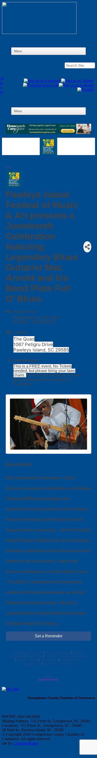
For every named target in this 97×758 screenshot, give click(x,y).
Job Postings (27, 660)
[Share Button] (87, 246)
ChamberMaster (25, 743)
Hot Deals (35, 656)
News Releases (58, 652)
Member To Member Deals (67, 656)
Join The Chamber (58, 664)
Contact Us (49, 660)
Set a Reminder (48, 636)
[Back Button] (8, 168)
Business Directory (28, 652)
